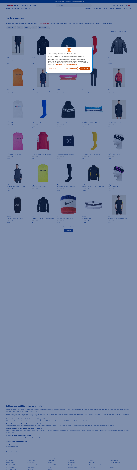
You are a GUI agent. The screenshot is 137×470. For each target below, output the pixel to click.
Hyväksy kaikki (85, 68)
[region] (69, 60)
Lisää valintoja (52, 68)
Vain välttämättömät (71, 68)
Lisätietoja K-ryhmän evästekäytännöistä (66, 64)
